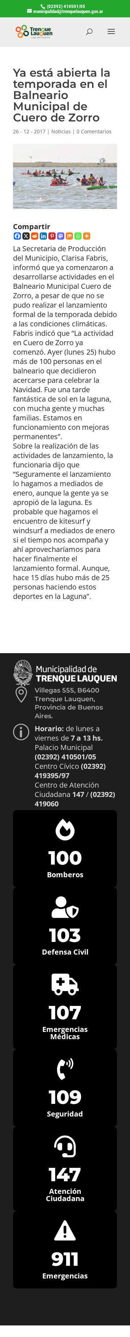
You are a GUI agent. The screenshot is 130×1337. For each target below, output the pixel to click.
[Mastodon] (60, 236)
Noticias (61, 131)
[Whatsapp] (78, 236)
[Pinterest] (52, 236)
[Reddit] (34, 236)
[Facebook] (17, 236)
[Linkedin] (43, 236)
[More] (86, 236)
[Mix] (69, 236)
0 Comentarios (94, 131)
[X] (26, 236)
